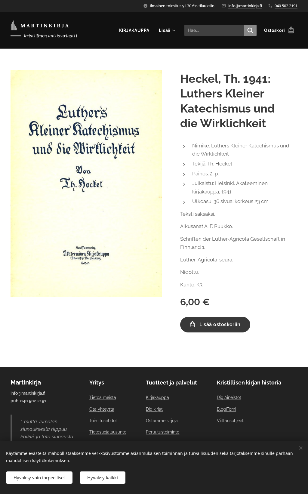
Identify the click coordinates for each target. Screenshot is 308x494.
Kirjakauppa (157, 397)
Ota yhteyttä (101, 409)
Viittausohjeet (230, 420)
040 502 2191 (286, 5)
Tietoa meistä (102, 397)
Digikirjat (154, 409)
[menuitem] (136, 30)
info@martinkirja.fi (245, 5)
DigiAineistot (229, 397)
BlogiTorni (226, 409)
